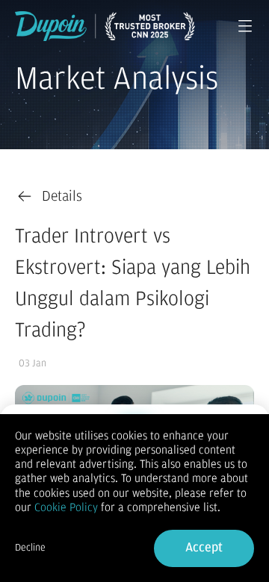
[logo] (105, 26)
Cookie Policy (66, 507)
